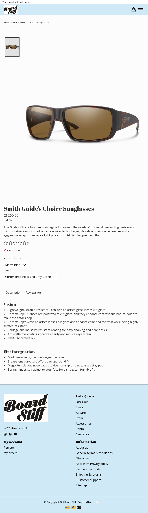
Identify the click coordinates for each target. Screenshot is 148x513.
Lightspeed (98, 502)
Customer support (88, 480)
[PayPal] (67, 507)
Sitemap (81, 485)
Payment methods (88, 469)
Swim (79, 418)
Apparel (81, 413)
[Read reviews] (15, 243)
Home (7, 22)
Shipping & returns (89, 474)
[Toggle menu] (140, 9)
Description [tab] (13, 293)
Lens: (7, 270)
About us (82, 448)
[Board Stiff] (11, 9)
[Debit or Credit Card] (79, 507)
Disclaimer (83, 458)
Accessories (84, 423)
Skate (79, 407)
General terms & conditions (94, 453)
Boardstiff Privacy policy (92, 464)
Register (9, 448)
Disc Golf (82, 402)
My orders (11, 453)
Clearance (82, 434)
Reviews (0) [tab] (33, 293)
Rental (80, 429)
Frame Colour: (12, 258)
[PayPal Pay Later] (73, 507)
